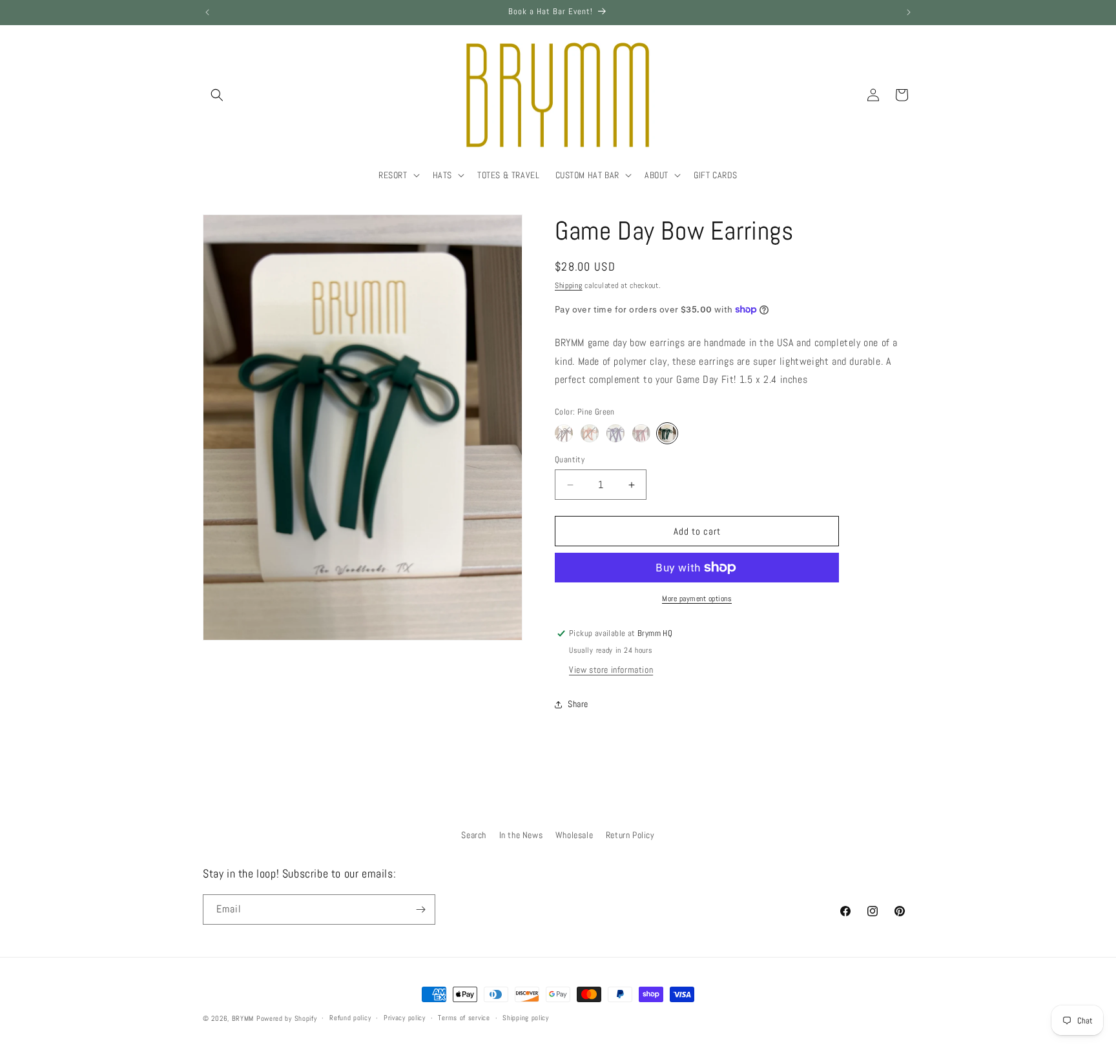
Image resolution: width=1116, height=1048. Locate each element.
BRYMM (243, 1018)
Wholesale (574, 835)
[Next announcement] (908, 12)
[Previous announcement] (207, 12)
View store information (611, 669)
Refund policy (350, 1017)
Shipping (569, 285)
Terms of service (464, 1017)
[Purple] (615, 433)
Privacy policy (405, 1017)
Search (473, 835)
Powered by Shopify (286, 1018)
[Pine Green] (667, 433)
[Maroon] (564, 433)
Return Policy (630, 835)
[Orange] (590, 433)
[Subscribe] (420, 909)
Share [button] (578, 704)
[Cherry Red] (641, 433)
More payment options (697, 598)
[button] (217, 95)
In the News (521, 835)
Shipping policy (525, 1017)
